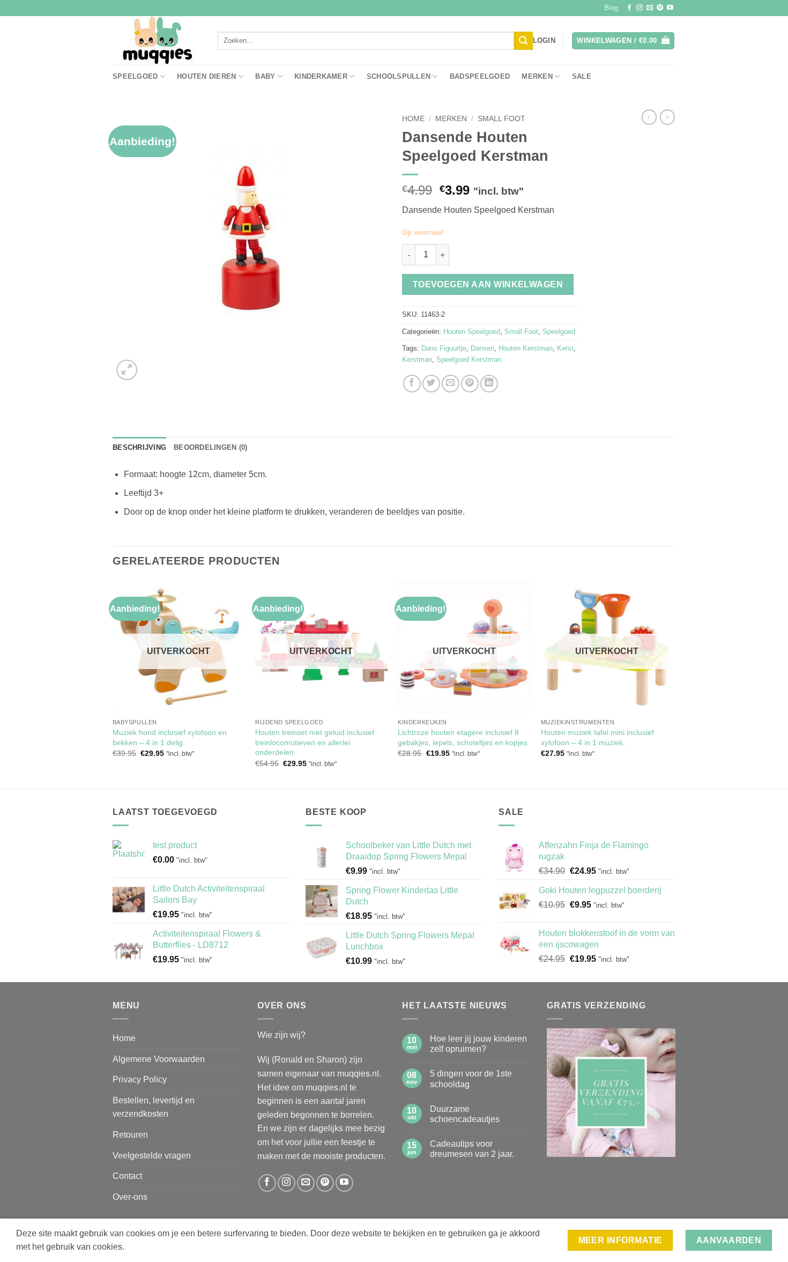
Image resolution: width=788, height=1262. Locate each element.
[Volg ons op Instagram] (639, 8)
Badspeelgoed (480, 76)
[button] (544, 40)
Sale (581, 76)
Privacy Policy (140, 1079)
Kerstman (417, 359)
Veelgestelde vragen (152, 1155)
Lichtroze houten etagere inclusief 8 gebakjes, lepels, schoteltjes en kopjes (462, 737)
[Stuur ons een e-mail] (649, 8)
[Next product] (649, 116)
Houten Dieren (206, 76)
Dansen (482, 348)
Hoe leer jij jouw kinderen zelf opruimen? (478, 1043)
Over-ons (130, 1196)
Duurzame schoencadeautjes (465, 1114)
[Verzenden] (523, 41)
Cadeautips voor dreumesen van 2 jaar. (472, 1149)
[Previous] (113, 684)
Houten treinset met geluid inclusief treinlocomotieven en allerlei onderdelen (314, 742)
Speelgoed (135, 76)
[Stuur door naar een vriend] (450, 383)
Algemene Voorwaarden (159, 1059)
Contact (127, 1176)
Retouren (130, 1134)
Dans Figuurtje (443, 348)
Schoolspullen (398, 76)
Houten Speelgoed (471, 332)
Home (413, 119)
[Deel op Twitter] (431, 383)
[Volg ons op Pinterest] (660, 8)
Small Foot (501, 119)
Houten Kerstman (526, 348)
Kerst (565, 348)
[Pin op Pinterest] (470, 383)
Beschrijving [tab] (139, 447)
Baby (265, 76)
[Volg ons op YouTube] (670, 8)
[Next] (672, 684)
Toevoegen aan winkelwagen (488, 284)
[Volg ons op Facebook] (629, 8)
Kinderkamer (320, 76)
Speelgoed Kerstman (468, 359)
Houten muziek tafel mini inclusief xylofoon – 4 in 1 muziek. (597, 737)
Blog (611, 8)
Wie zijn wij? (281, 1035)
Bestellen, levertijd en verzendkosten (154, 1107)
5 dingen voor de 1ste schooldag (471, 1078)
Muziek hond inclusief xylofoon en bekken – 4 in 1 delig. (170, 737)
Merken (537, 76)
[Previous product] (667, 116)
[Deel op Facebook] (412, 383)
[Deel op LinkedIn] (489, 383)
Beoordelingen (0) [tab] (210, 447)
